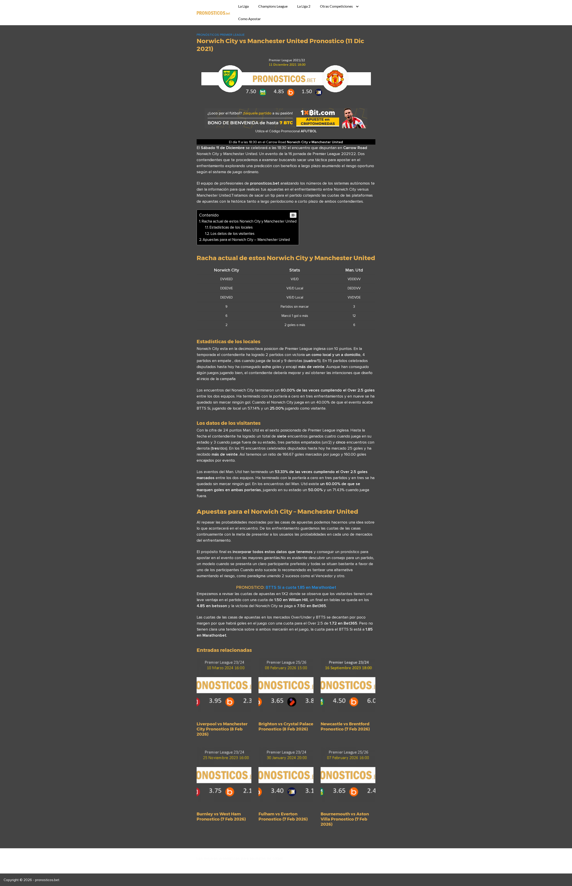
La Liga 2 (303, 6)
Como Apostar (249, 19)
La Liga (243, 6)
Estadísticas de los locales (231, 227)
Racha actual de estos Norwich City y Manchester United (249, 221)
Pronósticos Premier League (221, 34)
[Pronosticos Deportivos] (213, 12)
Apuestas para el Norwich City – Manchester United (246, 239)
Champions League (273, 6)
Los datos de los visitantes (232, 233)
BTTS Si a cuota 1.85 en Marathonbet (301, 587)
